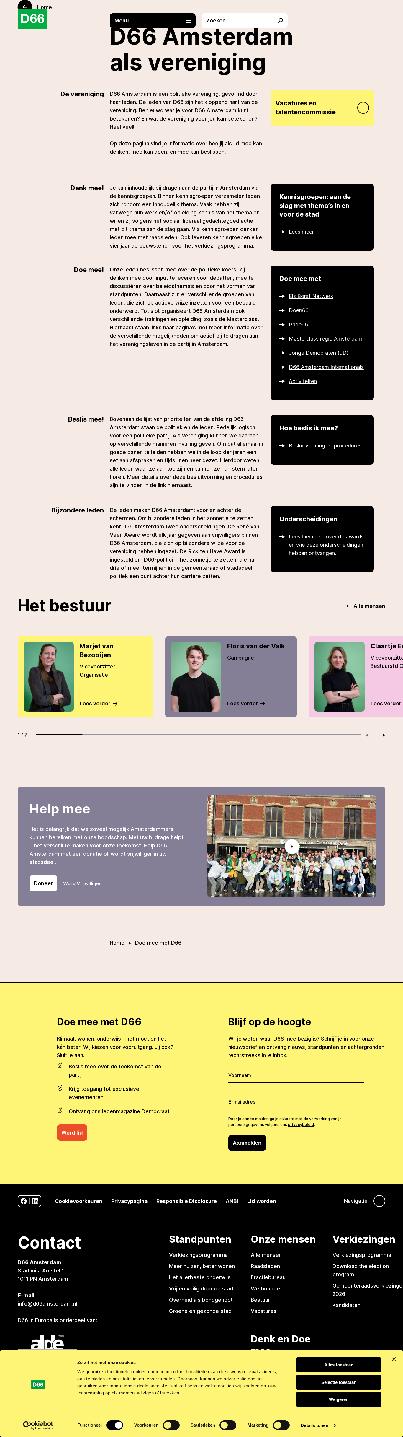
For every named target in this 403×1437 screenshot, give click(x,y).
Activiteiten (303, 381)
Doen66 (299, 310)
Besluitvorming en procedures (325, 445)
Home (117, 943)
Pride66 (298, 324)
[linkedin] (35, 1201)
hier (306, 536)
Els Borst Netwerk (311, 296)
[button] (156, 20)
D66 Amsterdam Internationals (326, 367)
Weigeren (338, 1399)
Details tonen (314, 1425)
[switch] (171, 1425)
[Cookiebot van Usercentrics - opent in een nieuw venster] (38, 1425)
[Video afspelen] (291, 846)
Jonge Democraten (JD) (318, 353)
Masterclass (304, 339)
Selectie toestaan (338, 1382)
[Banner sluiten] (394, 1359)
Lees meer (301, 232)
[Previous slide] (371, 735)
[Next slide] (380, 735)
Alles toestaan (338, 1364)
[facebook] (24, 1201)
